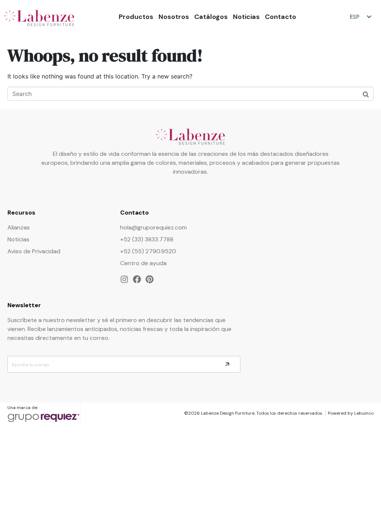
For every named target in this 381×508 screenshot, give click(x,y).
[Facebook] (137, 279)
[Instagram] (124, 279)
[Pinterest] (149, 279)
